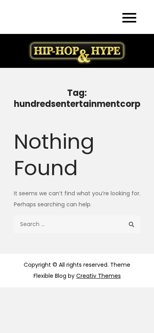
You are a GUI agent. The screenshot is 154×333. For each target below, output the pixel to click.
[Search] (132, 224)
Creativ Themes (98, 276)
